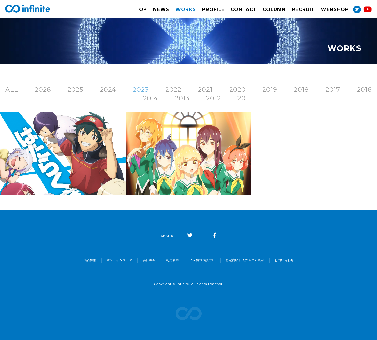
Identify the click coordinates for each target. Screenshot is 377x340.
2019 (269, 89)
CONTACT (244, 9)
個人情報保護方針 (202, 260)
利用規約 (172, 260)
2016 (364, 89)
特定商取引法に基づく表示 (245, 260)
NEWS (161, 9)
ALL (11, 89)
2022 (173, 89)
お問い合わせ (284, 260)
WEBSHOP (335, 9)
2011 (244, 98)
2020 (237, 89)
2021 (205, 89)
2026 (43, 89)
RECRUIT (303, 9)
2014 (150, 98)
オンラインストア (119, 260)
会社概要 (149, 260)
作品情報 (89, 260)
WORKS (185, 9)
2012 (213, 98)
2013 (182, 98)
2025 (75, 89)
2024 (108, 89)
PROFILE (213, 9)
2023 (141, 89)
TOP (141, 9)
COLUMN (274, 9)
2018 (301, 89)
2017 (332, 89)
